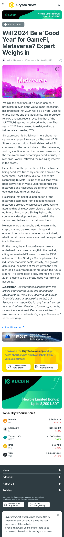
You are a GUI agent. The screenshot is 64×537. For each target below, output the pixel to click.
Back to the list (14, 24)
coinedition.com (11, 327)
